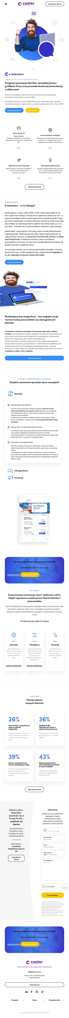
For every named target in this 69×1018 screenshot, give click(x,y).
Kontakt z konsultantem (14, 666)
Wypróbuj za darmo (54, 4)
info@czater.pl (34, 985)
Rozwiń (19, 147)
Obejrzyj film (32, 110)
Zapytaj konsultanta (14, 110)
